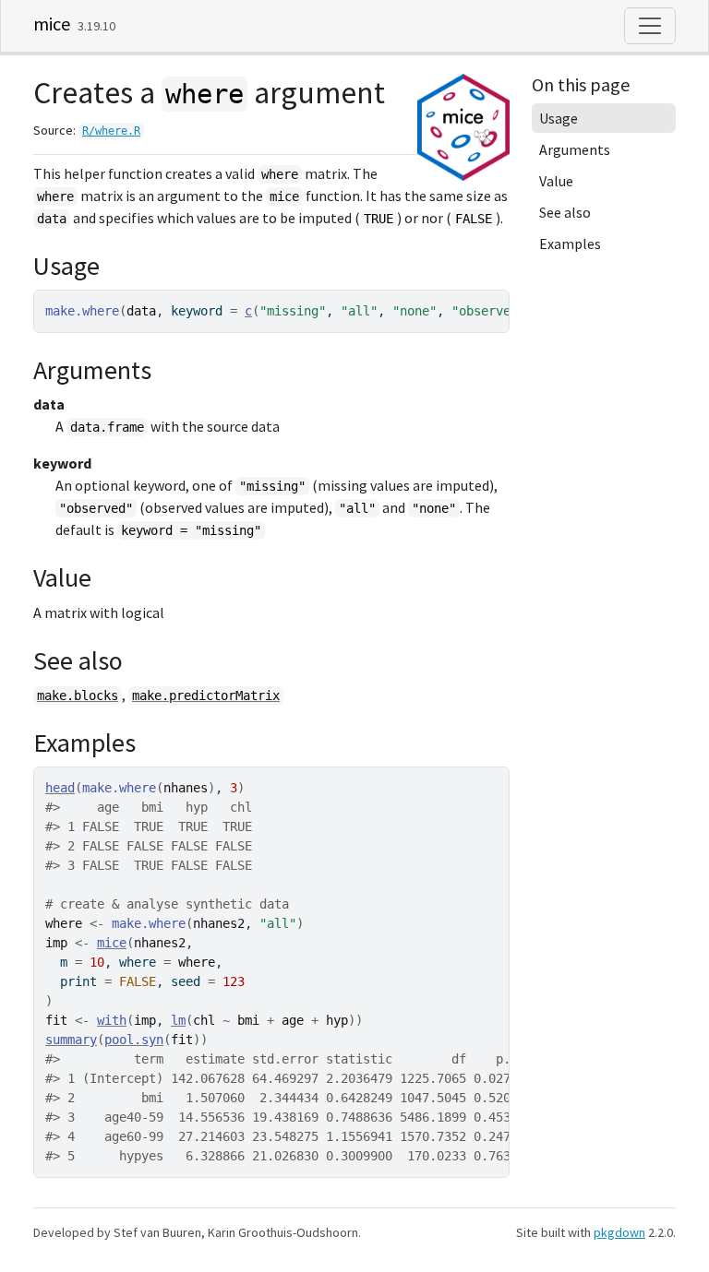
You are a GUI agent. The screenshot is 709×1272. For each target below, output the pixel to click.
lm (178, 1020)
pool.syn (133, 1039)
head (60, 787)
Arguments (574, 149)
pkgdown (619, 1232)
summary (71, 1039)
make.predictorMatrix (206, 695)
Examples (570, 243)
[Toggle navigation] (650, 25)
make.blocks (77, 695)
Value (556, 181)
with (111, 1020)
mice (51, 23)
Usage (558, 118)
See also (565, 212)
